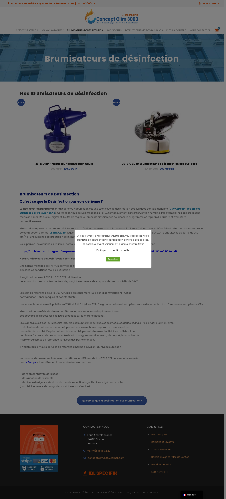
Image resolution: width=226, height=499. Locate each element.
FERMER (153, 242)
